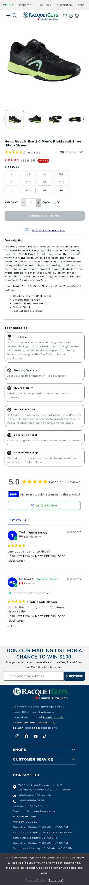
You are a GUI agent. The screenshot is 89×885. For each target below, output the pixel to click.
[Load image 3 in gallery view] (55, 119)
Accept (55, 880)
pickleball (30, 723)
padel (36, 728)
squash (18, 728)
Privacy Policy (35, 880)
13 (64, 191)
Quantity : (12, 202)
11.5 (28, 190)
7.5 (31, 175)
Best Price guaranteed (48, 230)
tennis (48, 717)
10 (44, 182)
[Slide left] (4, 119)
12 (47, 191)
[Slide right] (83, 119)
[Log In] (71, 15)
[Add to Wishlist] (78, 252)
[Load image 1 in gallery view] (15, 119)
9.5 (31, 183)
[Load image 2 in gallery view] (35, 119)
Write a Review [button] (46, 505)
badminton (46, 723)
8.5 (64, 175)
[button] (8, 21)
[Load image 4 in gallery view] (75, 119)
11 (12, 190)
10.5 (64, 183)
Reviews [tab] (15, 519)
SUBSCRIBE (74, 676)
